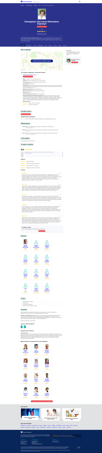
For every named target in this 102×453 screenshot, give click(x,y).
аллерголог (36, 248)
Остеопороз (49, 427)
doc (25, 326)
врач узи (46, 248)
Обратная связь (55, 441)
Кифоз (71, 425)
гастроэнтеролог (36, 291)
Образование (40, 45)
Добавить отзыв (42, 231)
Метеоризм (28, 427)
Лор (34, 320)
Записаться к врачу (41, 26)
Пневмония (54, 427)
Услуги (59, 45)
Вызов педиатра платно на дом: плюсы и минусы (51, 418)
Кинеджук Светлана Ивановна (42, 21)
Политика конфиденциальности (37, 443)
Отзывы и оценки (27, 144)
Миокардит (33, 427)
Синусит (64, 427)
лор (42, 29)
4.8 (46, 31)
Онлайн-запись (26, 111)
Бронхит (40, 425)
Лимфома (22, 427)
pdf (22, 326)
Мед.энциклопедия (24, 443)
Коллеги (55, 45)
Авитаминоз (23, 425)
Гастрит (49, 425)
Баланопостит (35, 425)
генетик (25, 248)
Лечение (64, 45)
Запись (34, 45)
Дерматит (53, 425)
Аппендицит (29, 425)
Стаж (46, 45)
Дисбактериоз (59, 425)
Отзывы (50, 45)
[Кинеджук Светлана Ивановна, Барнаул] (42, 14)
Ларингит (75, 425)
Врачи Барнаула (27, 1)
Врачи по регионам (24, 441)
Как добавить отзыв (35, 441)
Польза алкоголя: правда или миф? (71, 419)
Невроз (37, 427)
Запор (64, 425)
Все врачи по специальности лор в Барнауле (41, 401)
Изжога (67, 425)
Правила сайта (34, 442)
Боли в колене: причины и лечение (30, 418)
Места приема (28, 45)
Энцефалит (69, 427)
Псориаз (59, 427)
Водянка (45, 425)
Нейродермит (43, 427)
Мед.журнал (23, 442)
